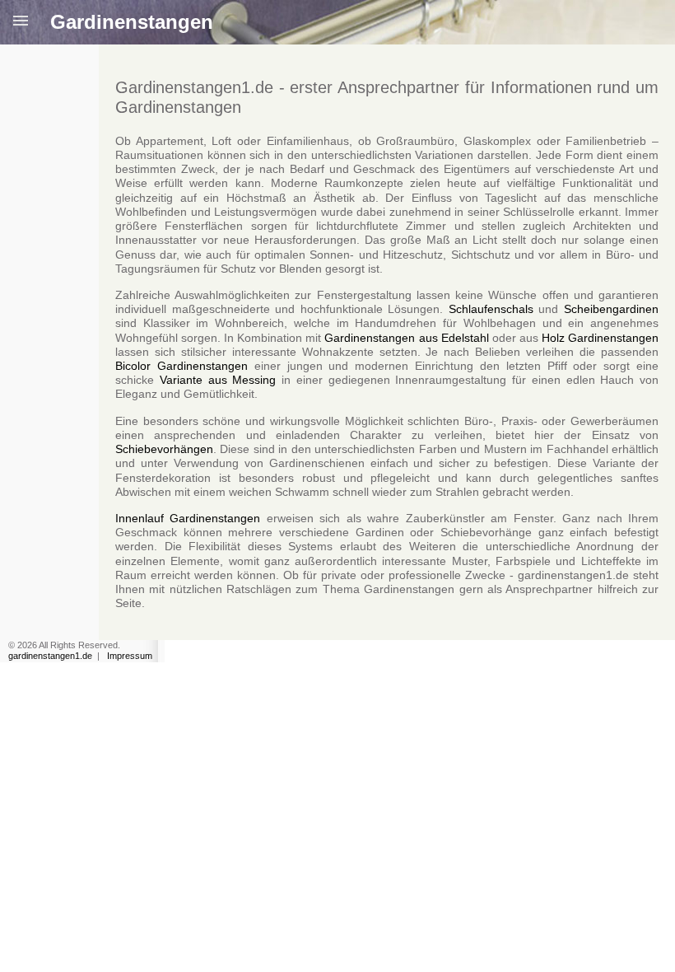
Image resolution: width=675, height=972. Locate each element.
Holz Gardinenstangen (600, 337)
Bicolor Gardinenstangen (181, 365)
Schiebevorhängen (164, 449)
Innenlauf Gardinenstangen (187, 518)
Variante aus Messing (218, 379)
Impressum (129, 656)
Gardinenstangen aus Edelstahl (406, 337)
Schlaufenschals (491, 308)
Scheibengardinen (611, 308)
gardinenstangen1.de (50, 656)
